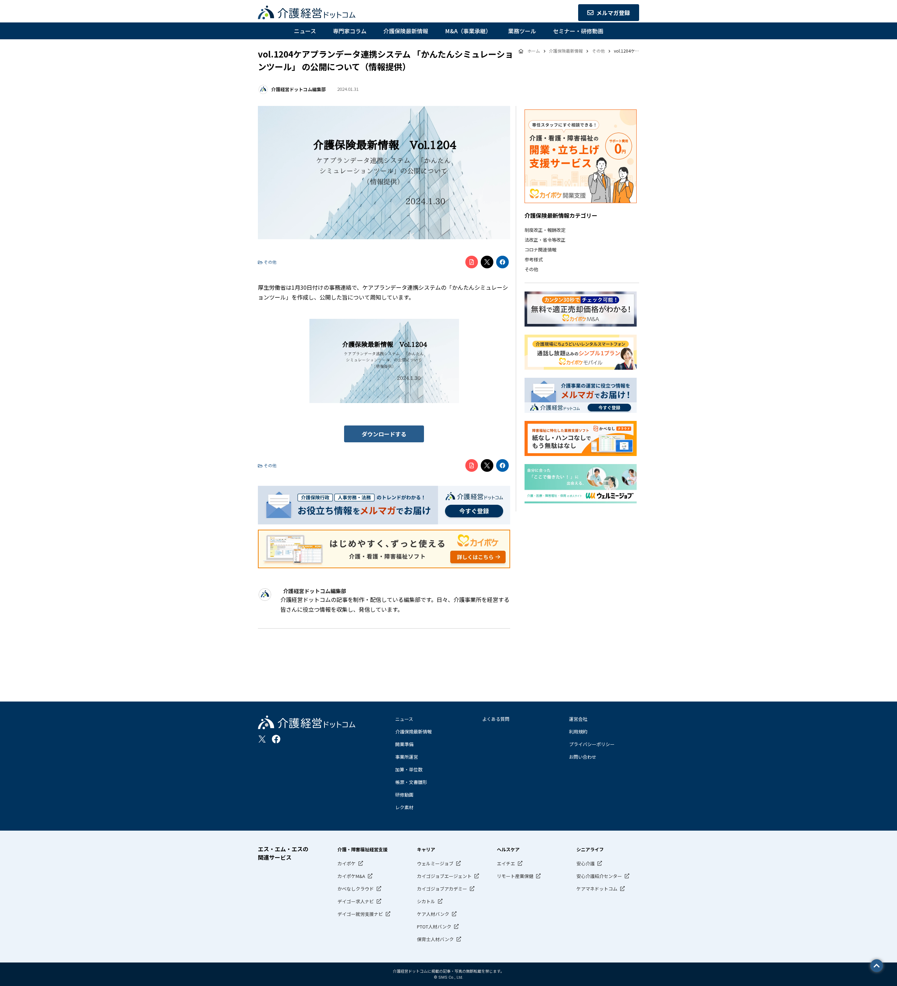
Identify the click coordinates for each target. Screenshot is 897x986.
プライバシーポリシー (592, 744)
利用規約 (578, 731)
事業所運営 (406, 756)
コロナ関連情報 (540, 249)
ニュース (305, 31)
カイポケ (346, 863)
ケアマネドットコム (596, 888)
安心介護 (585, 863)
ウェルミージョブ (435, 863)
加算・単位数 (409, 769)
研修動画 (404, 794)
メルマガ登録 (613, 12)
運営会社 (578, 719)
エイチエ (506, 863)
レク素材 (404, 807)
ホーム (533, 51)
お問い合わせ (582, 756)
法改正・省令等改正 (545, 239)
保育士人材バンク (435, 939)
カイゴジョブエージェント (444, 876)
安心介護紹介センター (599, 876)
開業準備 (404, 744)
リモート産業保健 (515, 876)
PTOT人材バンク (434, 926)
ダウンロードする (384, 434)
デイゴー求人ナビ (355, 901)
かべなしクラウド (355, 888)
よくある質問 (495, 719)
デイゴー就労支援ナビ (360, 914)
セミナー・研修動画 (578, 31)
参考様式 (534, 259)
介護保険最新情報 (405, 31)
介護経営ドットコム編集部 (298, 89)
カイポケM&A (351, 876)
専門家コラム (350, 31)
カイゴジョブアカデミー (442, 888)
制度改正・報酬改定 (545, 230)
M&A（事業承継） (468, 31)
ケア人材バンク (433, 914)
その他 (531, 269)
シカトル (426, 901)
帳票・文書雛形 (411, 782)
